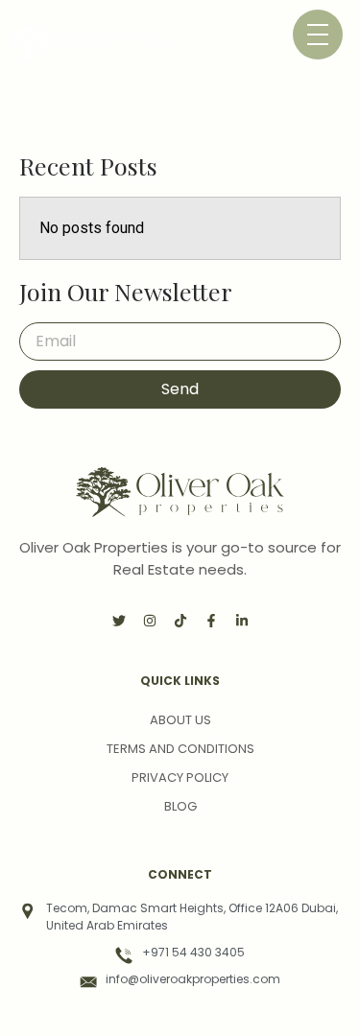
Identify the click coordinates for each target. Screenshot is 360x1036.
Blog (180, 806)
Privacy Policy (180, 777)
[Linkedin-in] (242, 620)
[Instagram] (149, 620)
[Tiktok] (180, 620)
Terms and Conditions (180, 749)
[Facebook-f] (211, 620)
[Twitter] (119, 620)
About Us (180, 720)
